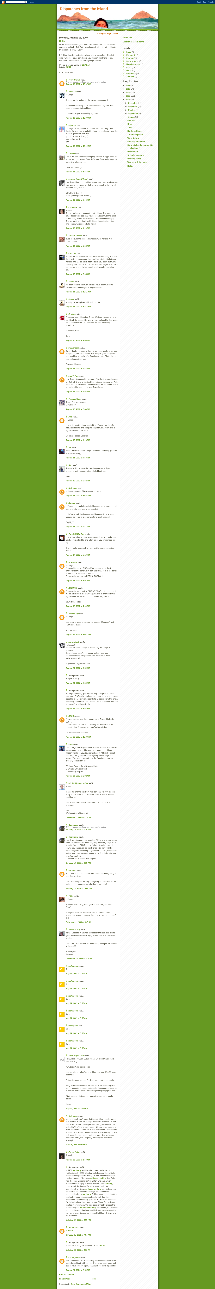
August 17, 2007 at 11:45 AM (78, 496)
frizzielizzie (73, 348)
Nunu (128, 70)
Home (93, 1279)
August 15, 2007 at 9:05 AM (78, 274)
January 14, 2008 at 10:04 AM (79, 888)
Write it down (133, 138)
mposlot (69, 1230)
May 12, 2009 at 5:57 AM (76, 973)
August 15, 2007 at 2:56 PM (78, 392)
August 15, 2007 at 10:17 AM (78, 307)
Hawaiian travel (133, 64)
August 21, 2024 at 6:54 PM (78, 1270)
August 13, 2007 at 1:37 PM (78, 172)
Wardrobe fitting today (137, 162)
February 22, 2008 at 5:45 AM (79, 922)
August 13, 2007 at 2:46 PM (78, 200)
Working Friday (134, 159)
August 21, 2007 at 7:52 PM (78, 683)
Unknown (72, 488)
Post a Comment (66, 1274)
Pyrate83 (72, 870)
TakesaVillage (74, 399)
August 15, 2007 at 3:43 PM (78, 409)
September (133, 113)
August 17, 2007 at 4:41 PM (78, 527)
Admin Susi (73, 1227)
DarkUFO (72, 92)
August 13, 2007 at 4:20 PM (78, 228)
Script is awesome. (136, 155)
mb (69, 448)
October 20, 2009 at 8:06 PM (78, 1220)
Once (129, 124)
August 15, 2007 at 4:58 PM (78, 458)
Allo (70, 465)
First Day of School (136, 142)
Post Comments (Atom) (81, 1284)
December (133, 103)
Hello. (62, 41)
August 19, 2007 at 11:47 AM (78, 634)
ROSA (71, 716)
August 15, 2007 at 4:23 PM (78, 440)
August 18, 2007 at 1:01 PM (78, 581)
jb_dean (72, 314)
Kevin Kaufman (75, 236)
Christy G (72, 207)
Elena (71, 744)
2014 (128, 85)
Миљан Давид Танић (78, 179)
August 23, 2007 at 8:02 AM (78, 776)
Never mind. (132, 152)
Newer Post (64, 1279)
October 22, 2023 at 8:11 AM (78, 1250)
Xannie (71, 154)
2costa (71, 282)
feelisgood (73, 966)
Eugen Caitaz (74, 1152)
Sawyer (71, 503)
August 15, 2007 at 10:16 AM (78, 292)
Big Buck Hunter (134, 131)
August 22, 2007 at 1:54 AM (78, 709)
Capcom (72, 253)
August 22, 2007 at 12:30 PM (78, 737)
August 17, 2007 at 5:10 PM (78, 555)
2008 (128, 96)
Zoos (129, 127)
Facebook (130, 55)
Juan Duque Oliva (76, 1056)
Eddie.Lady (73, 614)
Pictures (131, 120)
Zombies (130, 76)
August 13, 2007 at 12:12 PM (78, 146)
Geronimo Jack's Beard (133, 42)
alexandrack (73, 642)
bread (128, 52)
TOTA (70, 896)
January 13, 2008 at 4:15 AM (78, 863)
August (131, 117)
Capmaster (73, 825)
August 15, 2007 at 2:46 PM (78, 369)
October (132, 110)
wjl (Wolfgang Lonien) (78, 783)
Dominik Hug (74, 930)
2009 (128, 92)
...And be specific (135, 134)
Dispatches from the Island (84, 9)
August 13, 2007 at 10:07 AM (78, 84)
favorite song (132, 61)
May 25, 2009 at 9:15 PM (76, 1145)
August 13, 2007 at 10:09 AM (78, 118)
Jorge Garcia (74, 80)
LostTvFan (73, 376)
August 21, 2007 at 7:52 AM (78, 668)
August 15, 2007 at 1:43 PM (78, 340)
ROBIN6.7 (72, 562)
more (102, 1245)
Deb (70, 417)
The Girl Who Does (77, 534)
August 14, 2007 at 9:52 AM (78, 246)
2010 (128, 89)
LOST (68, 67)
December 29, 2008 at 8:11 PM (79, 958)
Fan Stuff (130, 58)
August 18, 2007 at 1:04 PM (78, 606)
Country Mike (74, 1257)
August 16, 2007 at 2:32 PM (78, 481)
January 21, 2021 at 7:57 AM (78, 1235)
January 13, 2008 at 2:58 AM (78, 829)
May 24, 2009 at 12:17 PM (77, 1108)
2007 (128, 99)
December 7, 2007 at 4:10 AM (79, 817)
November (133, 106)
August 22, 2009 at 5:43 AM (78, 1160)
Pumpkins (131, 73)
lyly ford (72, 125)
